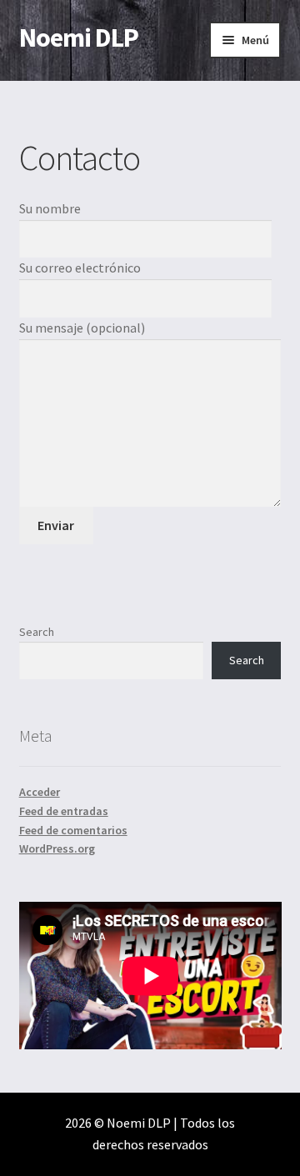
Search (36, 631)
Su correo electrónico (80, 267)
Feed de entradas (63, 810)
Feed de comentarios (73, 830)
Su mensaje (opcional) (82, 327)
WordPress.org (57, 848)
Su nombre (50, 208)
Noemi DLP (78, 37)
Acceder (39, 791)
